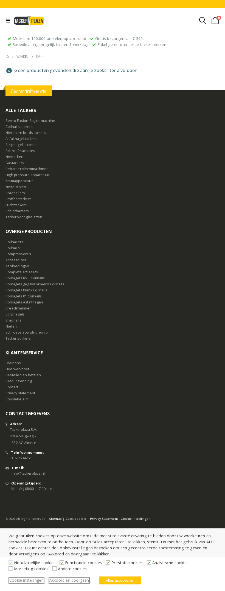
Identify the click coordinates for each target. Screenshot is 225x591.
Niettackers (14, 156)
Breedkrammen (18, 308)
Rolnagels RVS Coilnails (25, 278)
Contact (11, 387)
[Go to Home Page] (7, 57)
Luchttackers (16, 205)
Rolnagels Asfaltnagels (24, 302)
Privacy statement (20, 393)
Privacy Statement (104, 519)
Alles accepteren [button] (120, 580)
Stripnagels (15, 314)
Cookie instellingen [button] (26, 580)
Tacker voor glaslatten (23, 217)
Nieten (11, 326)
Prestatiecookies (127, 562)
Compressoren (18, 254)
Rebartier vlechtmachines (27, 169)
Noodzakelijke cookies (34, 562)
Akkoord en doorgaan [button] (69, 580)
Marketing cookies (31, 568)
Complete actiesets (21, 272)
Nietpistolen (15, 187)
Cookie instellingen (135, 519)
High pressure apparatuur (27, 175)
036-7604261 (21, 458)
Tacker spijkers (18, 338)
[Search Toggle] (203, 20)
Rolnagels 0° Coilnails (23, 296)
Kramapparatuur (19, 181)
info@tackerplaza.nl (28, 473)
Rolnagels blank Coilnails (26, 290)
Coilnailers (14, 242)
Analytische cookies (170, 562)
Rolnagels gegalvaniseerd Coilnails (34, 284)
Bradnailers (15, 193)
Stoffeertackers (18, 199)
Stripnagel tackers (20, 144)
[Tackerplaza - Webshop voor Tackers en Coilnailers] (29, 20)
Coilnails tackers (19, 126)
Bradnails (13, 320)
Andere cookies (72, 568)
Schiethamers (17, 211)
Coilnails (12, 248)
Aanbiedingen (17, 266)
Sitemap (55, 519)
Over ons (13, 363)
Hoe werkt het (17, 369)
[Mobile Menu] (9, 20)
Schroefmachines (20, 150)
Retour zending (18, 381)
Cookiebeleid (16, 399)
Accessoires (15, 260)
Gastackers (14, 162)
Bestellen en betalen (23, 375)
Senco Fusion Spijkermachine (30, 120)
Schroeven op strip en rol (27, 332)
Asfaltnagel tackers (21, 138)
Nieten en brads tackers (25, 132)
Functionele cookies (83, 562)
